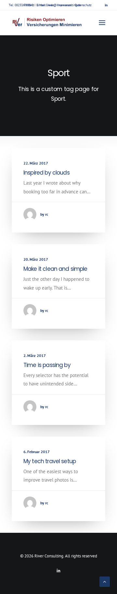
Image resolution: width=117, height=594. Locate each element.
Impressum (64, 5)
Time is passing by (47, 365)
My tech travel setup (49, 461)
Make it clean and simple (55, 269)
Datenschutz (83, 5)
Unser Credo (45, 5)
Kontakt (28, 5)
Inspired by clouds (46, 173)
